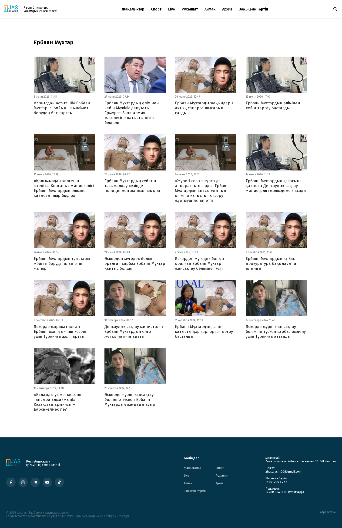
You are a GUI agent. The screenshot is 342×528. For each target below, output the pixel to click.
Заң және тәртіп (253, 9)
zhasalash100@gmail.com (283, 471)
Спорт (156, 9)
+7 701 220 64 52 (276, 482)
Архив (227, 9)
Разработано (327, 512)
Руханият (190, 9)
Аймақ (210, 9)
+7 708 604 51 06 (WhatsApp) (284, 492)
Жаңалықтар (133, 9)
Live (171, 9)
